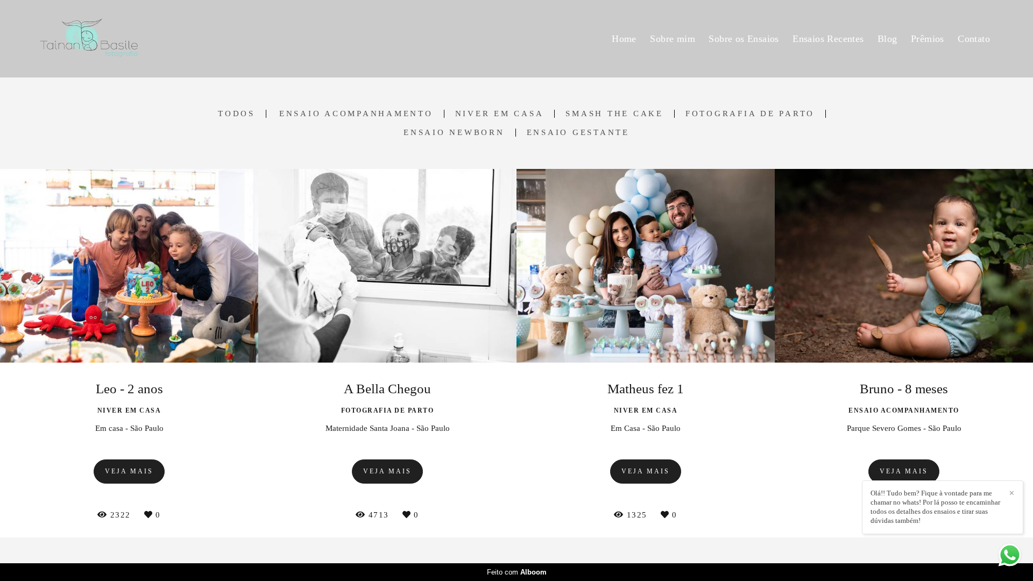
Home (624, 38)
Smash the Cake (614, 114)
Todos (236, 114)
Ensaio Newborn (454, 133)
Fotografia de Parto (750, 114)
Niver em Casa (499, 114)
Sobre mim (672, 38)
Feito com (517, 572)
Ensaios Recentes (828, 38)
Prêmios (927, 38)
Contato (974, 38)
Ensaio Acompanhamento (356, 114)
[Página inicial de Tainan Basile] (117, 38)
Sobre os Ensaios (744, 38)
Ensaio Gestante (578, 133)
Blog (887, 38)
